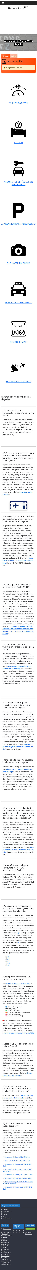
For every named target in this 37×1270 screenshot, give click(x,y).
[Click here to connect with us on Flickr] (19, 1231)
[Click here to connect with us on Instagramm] (13, 1232)
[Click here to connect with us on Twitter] (23, 1231)
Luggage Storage (5, 1250)
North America (6, 1218)
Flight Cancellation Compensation (5, 1259)
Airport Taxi (6, 1244)
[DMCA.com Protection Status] (30, 1229)
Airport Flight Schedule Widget (6, 1263)
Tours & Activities (4, 1246)
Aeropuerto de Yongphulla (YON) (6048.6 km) (17, 1165)
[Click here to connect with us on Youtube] (16, 1231)
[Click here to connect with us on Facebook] (13, 1231)
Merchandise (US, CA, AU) (6, 1233)
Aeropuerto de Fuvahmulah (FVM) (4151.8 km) (17, 1188)
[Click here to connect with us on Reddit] (19, 1232)
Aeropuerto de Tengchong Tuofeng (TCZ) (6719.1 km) (17, 1170)
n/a (8, 956)
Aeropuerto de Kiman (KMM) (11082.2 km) (18, 1175)
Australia (5, 1209)
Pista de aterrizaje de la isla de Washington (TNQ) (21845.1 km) (18, 1183)
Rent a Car (6, 1242)
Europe (4, 1214)
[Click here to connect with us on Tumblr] (16, 1232)
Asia (3, 1213)
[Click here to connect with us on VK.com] (23, 1232)
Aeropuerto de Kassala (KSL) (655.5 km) (17, 1157)
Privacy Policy (29, 1234)
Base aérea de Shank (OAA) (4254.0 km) (17, 1160)
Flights (5, 1241)
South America (6, 1211)
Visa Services (7, 1252)
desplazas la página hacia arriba (18, 983)
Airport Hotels (7, 1235)
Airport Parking (4, 1238)
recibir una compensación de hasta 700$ (19, 1033)
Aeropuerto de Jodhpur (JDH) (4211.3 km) (17, 1178)
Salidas (13, 56)
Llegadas (5, 56)
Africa (4, 1216)
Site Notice (28, 1232)
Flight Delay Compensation (5, 1255)
